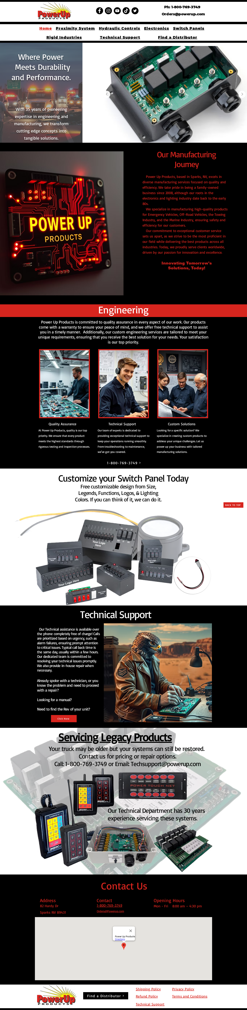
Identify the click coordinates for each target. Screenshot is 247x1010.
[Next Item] (242, 94)
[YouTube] (117, 10)
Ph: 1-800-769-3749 (182, 7)
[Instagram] (108, 10)
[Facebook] (99, 10)
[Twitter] (135, 10)
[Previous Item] (106, 94)
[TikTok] (126, 10)
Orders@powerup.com (183, 14)
